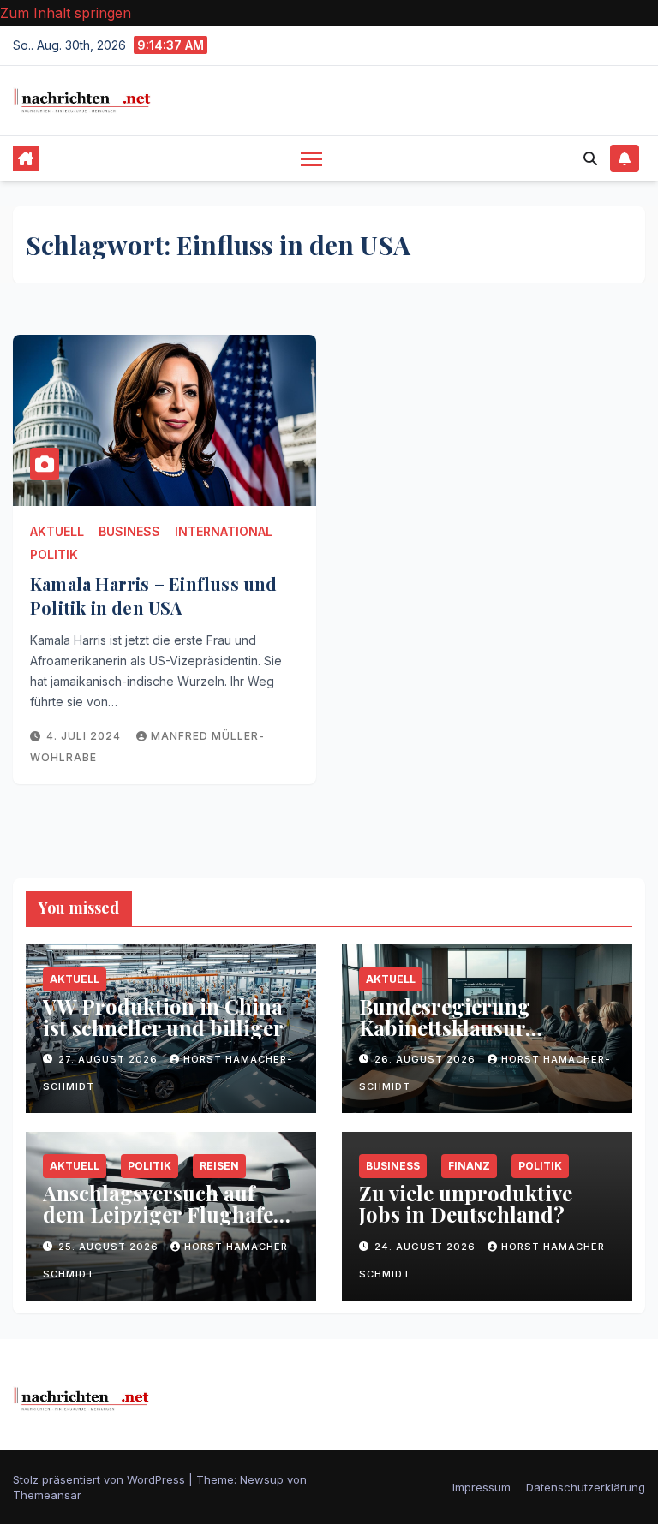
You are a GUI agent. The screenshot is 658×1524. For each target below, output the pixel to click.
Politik (54, 554)
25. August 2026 (110, 1247)
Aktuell (57, 531)
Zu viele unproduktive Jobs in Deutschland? (465, 1203)
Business (129, 531)
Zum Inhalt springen (65, 12)
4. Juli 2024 (85, 735)
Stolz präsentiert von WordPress (100, 1479)
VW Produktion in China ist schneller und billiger (163, 1016)
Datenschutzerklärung (585, 1487)
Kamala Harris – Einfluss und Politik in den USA (154, 595)
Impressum (481, 1487)
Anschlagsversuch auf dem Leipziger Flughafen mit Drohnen (164, 1214)
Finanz (469, 1165)
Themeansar (47, 1495)
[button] (590, 158)
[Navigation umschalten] (311, 159)
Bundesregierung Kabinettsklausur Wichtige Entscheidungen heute (484, 1038)
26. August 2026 (426, 1059)
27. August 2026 (109, 1059)
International (223, 531)
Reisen (219, 1165)
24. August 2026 (426, 1247)
